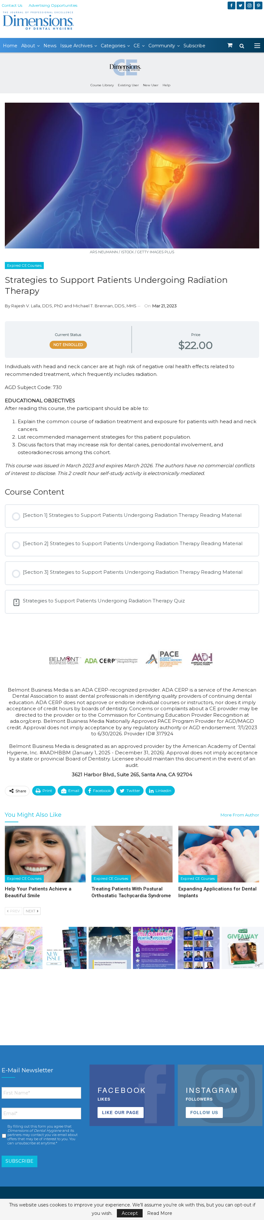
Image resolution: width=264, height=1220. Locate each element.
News (49, 46)
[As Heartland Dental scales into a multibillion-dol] (110, 948)
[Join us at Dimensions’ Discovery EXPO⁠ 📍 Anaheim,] (198, 948)
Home (10, 46)
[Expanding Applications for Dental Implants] (218, 854)
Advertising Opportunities (53, 5)
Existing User (128, 85)
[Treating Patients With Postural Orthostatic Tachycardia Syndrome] (131, 854)
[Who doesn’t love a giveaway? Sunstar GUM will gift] (21, 948)
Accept (130, 1213)
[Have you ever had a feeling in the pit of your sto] (65, 948)
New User (150, 85)
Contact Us (12, 5)
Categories (113, 46)
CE (137, 46)
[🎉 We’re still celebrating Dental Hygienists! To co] (154, 948)
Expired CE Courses (24, 265)
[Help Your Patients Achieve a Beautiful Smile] (45, 854)
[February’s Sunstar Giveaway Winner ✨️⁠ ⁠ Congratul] (243, 948)
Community (161, 46)
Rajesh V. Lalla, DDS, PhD (37, 305)
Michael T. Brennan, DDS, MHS (105, 305)
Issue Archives (76, 46)
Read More (159, 1213)
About (28, 46)
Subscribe (194, 46)
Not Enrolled (68, 344)
